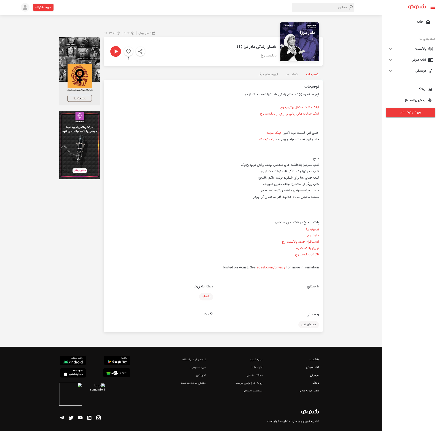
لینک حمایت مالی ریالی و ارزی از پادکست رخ (289, 114)
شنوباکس (201, 375)
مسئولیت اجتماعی (252, 391)
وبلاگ (315, 383)
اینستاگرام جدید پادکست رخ (300, 242)
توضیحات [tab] (312, 74)
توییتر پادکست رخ (307, 248)
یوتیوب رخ (312, 229)
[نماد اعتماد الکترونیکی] (70, 395)
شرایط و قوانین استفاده (194, 360)
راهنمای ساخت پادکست (193, 383)
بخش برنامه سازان (309, 391)
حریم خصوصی (198, 367)
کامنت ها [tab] (291, 74)
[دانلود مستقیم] (73, 361)
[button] (410, 48)
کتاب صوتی (312, 367)
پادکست (314, 360)
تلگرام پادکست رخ (307, 254)
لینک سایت (273, 133)
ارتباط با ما (257, 367)
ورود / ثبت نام (410, 112)
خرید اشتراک (43, 7)
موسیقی (314, 375)
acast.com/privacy (271, 267)
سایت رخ (313, 235)
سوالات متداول (254, 375)
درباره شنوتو (256, 360)
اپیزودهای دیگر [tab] (268, 74)
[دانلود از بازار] (116, 373)
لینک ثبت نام (267, 139)
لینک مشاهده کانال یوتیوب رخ (299, 107)
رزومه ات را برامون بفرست (249, 383)
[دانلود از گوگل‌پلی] (117, 361)
